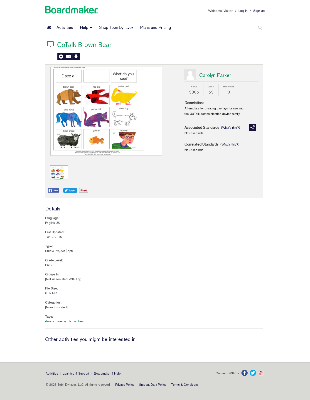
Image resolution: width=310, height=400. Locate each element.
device (49, 321)
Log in (243, 10)
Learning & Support (76, 373)
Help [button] (84, 27)
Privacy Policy (124, 384)
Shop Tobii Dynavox (116, 27)
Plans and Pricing (155, 27)
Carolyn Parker (215, 75)
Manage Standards (252, 127)
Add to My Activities (61, 56)
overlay (61, 321)
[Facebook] (244, 373)
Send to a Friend (68, 56)
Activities (65, 27)
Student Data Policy (152, 384)
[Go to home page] (49, 27)
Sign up (259, 10)
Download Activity (76, 56)
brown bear (76, 321)
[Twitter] (253, 373)
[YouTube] (261, 373)
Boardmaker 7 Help (107, 373)
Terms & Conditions (185, 384)
